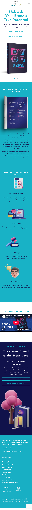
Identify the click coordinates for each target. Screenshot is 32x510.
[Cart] (3, 3)
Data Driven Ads (7, 467)
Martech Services (7, 464)
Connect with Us (7, 480)
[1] (14, 78)
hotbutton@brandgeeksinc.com (12, 451)
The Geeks (5, 475)
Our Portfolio (6, 477)
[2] (17, 78)
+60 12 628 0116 (6, 448)
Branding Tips (6, 469)
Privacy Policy (6, 472)
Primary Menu (28, 3)
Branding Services (8, 462)
